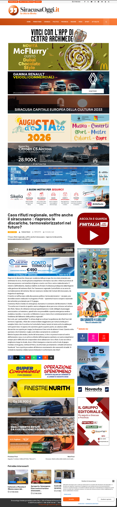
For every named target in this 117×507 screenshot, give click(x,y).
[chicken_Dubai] (58, 57)
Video (80, 22)
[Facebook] (84, 1)
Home (29, 22)
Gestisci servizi (67, 494)
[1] (93, 421)
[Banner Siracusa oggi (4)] (58, 154)
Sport (87, 22)
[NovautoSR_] (93, 369)
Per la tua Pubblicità (26, 1)
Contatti (38, 1)
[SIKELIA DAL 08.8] (58, 197)
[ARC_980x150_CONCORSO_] (58, 35)
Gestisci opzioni (106, 499)
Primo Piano (37, 22)
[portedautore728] (41, 388)
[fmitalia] (58, 176)
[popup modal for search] (106, 21)
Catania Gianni (25, 232)
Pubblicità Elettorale (91, 28)
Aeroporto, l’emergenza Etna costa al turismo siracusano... (17, 488)
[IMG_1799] (41, 371)
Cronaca (47, 22)
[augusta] (58, 128)
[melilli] (93, 268)
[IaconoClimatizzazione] (41, 267)
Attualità (95, 22)
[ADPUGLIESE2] (41, 444)
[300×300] (93, 308)
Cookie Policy (81, 503)
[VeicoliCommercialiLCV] (58, 83)
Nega (88, 499)
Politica (56, 22)
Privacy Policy (43, 504)
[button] (113, 481)
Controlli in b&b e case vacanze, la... (40, 487)
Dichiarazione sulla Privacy (91, 503)
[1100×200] (58, 104)
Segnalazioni (13, 1)
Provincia (64, 22)
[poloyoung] (41, 407)
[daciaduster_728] (41, 250)
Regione (73, 22)
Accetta (71, 499)
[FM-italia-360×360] (93, 229)
